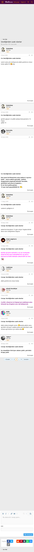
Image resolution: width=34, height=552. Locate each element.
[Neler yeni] (28, 2)
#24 (32, 201)
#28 (32, 295)
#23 (32, 137)
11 (21, 359)
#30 (32, 343)
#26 (32, 246)
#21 (32, 55)
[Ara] (32, 2)
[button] (3, 513)
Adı (2, 526)
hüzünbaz (5, 44)
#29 (32, 318)
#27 (32, 274)
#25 (32, 222)
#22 (32, 112)
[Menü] (2, 2)
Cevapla (31, 100)
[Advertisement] (17, 22)
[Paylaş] (29, 55)
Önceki (8, 359)
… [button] (18, 359)
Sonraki (26, 359)
